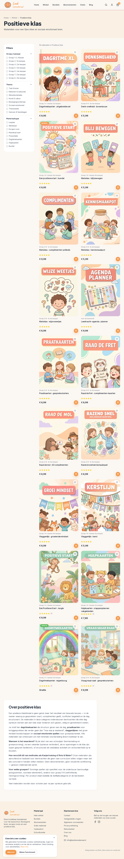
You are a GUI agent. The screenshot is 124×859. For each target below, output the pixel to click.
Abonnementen (69, 5)
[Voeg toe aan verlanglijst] (75, 52)
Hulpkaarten (14, 143)
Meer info (24, 847)
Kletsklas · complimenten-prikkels (54, 250)
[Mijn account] (111, 4)
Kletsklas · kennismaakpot (93, 250)
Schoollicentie (39, 832)
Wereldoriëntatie (15, 95)
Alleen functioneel (27, 852)
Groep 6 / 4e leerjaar (17, 71)
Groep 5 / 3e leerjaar (17, 68)
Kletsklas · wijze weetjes (50, 321)
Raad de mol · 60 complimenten (53, 465)
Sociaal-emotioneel (16, 105)
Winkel (46, 5)
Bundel (11, 146)
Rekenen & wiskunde (17, 92)
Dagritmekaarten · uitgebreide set (54, 106)
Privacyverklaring (71, 826)
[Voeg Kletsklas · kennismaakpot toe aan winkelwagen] (118, 259)
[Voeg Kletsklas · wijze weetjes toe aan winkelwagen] (76, 331)
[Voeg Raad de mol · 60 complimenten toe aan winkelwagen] (76, 474)
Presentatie (13, 136)
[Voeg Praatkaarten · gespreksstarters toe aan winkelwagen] (76, 402)
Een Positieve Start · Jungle (51, 608)
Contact (67, 815)
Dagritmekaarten (15, 139)
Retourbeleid (69, 829)
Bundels (56, 5)
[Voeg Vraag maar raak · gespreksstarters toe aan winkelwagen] (118, 690)
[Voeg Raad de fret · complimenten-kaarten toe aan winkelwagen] (118, 402)
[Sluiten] (54, 837)
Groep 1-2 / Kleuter (16, 58)
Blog (91, 5)
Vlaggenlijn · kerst (89, 536)
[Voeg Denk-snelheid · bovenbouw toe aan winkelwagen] (118, 116)
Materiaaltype (12, 118)
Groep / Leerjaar (13, 54)
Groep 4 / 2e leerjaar (17, 64)
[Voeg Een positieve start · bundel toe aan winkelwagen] (76, 187)
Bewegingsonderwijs (17, 102)
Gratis (82, 5)
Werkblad (13, 126)
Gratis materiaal (40, 826)
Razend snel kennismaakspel (94, 465)
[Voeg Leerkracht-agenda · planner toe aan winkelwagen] (118, 331)
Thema (9, 84)
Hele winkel (38, 815)
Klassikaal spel (14, 132)
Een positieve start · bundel (51, 178)
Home (36, 5)
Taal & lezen (14, 88)
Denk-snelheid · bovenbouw (94, 106)
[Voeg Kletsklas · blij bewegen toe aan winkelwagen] (118, 187)
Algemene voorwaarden (73, 822)
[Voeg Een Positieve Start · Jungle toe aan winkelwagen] (76, 618)
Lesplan (12, 122)
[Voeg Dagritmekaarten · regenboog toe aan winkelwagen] (76, 690)
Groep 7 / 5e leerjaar (17, 75)
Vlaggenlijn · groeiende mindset (53, 536)
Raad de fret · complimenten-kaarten (98, 393)
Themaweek (14, 109)
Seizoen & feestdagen (18, 112)
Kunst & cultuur (15, 98)
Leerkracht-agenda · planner (94, 321)
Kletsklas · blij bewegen (91, 178)
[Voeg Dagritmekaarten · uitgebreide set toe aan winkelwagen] (76, 116)
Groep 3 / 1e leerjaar (17, 61)
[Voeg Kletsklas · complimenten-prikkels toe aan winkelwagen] (76, 259)
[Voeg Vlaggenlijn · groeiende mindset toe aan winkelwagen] (76, 546)
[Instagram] (99, 822)
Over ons (67, 832)
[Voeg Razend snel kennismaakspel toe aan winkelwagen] (118, 474)
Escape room (14, 129)
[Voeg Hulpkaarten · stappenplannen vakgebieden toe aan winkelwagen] (118, 618)
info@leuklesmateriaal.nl (76, 840)
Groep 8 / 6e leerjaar (17, 78)
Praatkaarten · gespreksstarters (54, 393)
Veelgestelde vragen (72, 819)
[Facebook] (95, 822)
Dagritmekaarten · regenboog (53, 680)
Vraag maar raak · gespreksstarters (97, 680)
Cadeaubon (38, 829)
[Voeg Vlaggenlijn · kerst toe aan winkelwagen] (118, 546)
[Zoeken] (106, 4)
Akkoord (10, 852)
